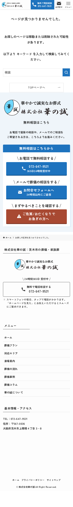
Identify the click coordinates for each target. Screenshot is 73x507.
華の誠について (13, 392)
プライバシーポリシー (33, 479)
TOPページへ (36, 87)
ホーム (8, 337)
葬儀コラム (11, 385)
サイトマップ (54, 479)
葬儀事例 (9, 377)
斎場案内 (9, 361)
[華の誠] (12, 4)
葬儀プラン (11, 345)
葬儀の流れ (11, 369)
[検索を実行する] (66, 72)
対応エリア (11, 353)
